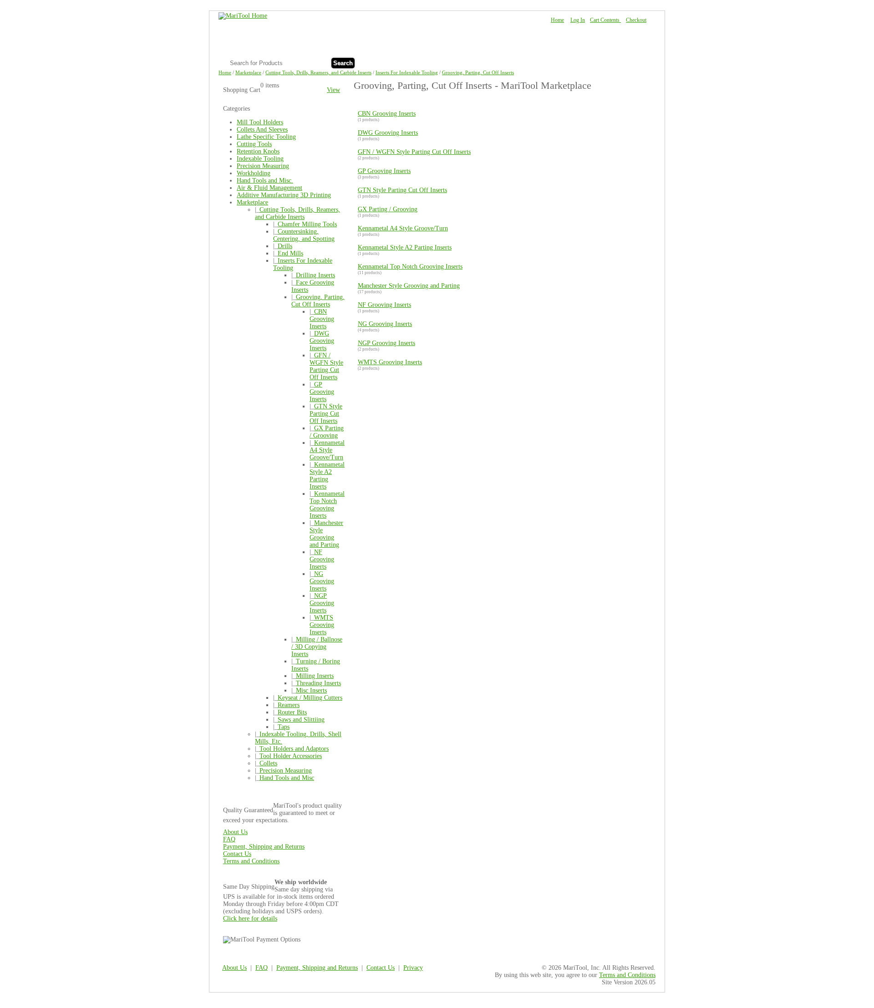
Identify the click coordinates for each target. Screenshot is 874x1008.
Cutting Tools (254, 144)
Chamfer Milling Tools (307, 224)
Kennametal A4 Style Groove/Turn (327, 450)
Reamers (289, 705)
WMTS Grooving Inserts (322, 625)
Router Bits (292, 712)
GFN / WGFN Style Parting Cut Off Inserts (326, 366)
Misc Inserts (311, 690)
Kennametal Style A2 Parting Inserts (327, 475)
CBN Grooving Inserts (322, 319)
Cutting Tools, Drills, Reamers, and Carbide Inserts (318, 72)
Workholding (253, 173)
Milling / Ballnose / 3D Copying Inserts (316, 646)
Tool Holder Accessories (290, 756)
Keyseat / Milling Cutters (310, 697)
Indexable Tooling (260, 158)
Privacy (413, 967)
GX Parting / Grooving (327, 432)
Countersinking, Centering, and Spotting (304, 235)
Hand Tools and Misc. (265, 180)
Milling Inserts (315, 675)
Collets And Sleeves (262, 129)
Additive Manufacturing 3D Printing (284, 195)
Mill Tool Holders (260, 122)
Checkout (636, 20)
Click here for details (250, 918)
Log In (577, 20)
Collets (268, 763)
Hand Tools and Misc (286, 777)
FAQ (601, 62)
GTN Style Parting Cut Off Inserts (326, 413)
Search (343, 63)
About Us (572, 62)
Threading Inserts (318, 683)
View (333, 90)
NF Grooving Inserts (322, 559)
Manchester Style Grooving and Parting (326, 533)
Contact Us (632, 62)
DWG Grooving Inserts (322, 340)
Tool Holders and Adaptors (294, 748)
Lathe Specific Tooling (266, 136)
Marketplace (248, 72)
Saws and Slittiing (301, 719)
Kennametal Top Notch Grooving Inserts (327, 504)
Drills (285, 246)
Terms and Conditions (251, 861)
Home (557, 20)
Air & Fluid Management (269, 187)
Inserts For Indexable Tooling (407, 72)
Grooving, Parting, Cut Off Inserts (478, 72)
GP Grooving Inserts (322, 391)
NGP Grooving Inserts (322, 603)
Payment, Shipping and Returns (264, 846)
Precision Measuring (263, 166)
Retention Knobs (258, 151)
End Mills (290, 253)
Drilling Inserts (315, 275)
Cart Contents (605, 20)
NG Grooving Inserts (322, 581)
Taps (284, 726)
